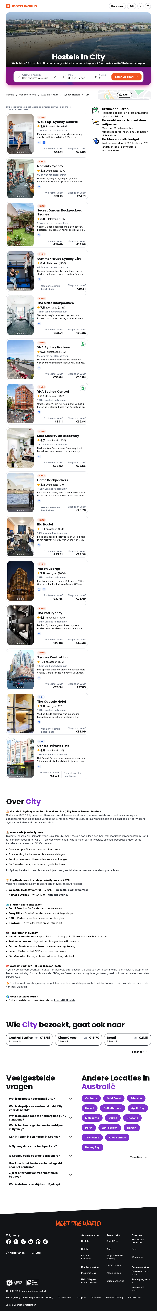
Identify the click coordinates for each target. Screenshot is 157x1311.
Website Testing (114, 1297)
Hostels (85, 1241)
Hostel (41, 117)
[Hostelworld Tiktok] (45, 1241)
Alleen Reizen (114, 1273)
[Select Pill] (140, 6)
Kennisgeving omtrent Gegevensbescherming (29, 1297)
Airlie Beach (109, 1127)
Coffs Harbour (112, 1108)
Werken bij (137, 1257)
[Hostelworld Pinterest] (38, 1241)
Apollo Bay (138, 1108)
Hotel (41, 697)
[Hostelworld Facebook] (8, 1241)
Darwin (131, 1127)
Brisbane (132, 1117)
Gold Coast (114, 1098)
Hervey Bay (92, 1147)
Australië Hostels (64, 1000)
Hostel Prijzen (114, 1265)
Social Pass (112, 1241)
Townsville (92, 1137)
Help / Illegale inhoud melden (89, 1281)
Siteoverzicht (134, 1297)
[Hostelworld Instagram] (23, 1241)
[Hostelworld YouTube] (30, 1241)
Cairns (113, 1117)
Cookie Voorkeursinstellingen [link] (21, 1304)
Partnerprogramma (141, 1281)
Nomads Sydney (58, 894)
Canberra (91, 1098)
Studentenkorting (115, 1281)
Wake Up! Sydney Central (72, 889)
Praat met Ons (88, 1273)
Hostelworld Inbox (138, 1289)
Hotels (84, 1249)
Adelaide (136, 1098)
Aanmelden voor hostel (140, 1273)
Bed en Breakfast (86, 1257)
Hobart (89, 1108)
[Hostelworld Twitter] (15, 1241)
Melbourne (92, 1117)
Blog (109, 1249)
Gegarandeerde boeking (115, 1257)
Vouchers (96, 1297)
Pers (134, 1249)
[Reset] (55, 76)
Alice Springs (117, 1137)
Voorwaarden (65, 1297)
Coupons (81, 1297)
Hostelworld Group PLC (138, 1241)
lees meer (23, 109)
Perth (88, 1127)
